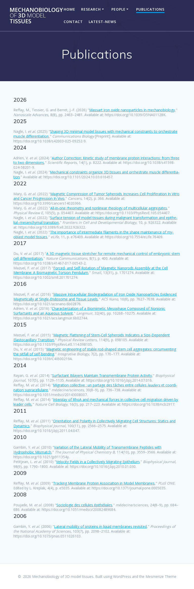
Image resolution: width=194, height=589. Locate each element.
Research (91, 9)
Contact (73, 21)
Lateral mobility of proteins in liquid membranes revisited (100, 526)
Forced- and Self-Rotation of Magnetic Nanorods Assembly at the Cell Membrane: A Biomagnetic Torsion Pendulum (90, 270)
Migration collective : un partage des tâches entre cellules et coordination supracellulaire (95, 387)
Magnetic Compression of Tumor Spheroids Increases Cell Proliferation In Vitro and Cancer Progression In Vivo (96, 196)
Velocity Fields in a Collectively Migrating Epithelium (97, 461)
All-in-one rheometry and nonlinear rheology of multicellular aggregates (108, 208)
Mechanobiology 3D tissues (36, 15)
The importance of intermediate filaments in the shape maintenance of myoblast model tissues (93, 234)
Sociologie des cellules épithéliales (84, 505)
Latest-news (102, 21)
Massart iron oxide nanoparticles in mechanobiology (132, 109)
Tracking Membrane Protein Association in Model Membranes (104, 483)
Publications (150, 9)
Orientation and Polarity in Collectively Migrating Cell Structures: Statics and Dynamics (94, 423)
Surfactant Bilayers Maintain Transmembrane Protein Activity (102, 375)
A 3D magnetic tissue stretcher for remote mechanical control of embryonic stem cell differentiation (96, 256)
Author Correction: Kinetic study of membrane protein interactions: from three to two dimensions (96, 160)
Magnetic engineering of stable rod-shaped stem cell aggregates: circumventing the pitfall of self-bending (94, 351)
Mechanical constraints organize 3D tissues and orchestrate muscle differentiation (96, 174)
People (118, 9)
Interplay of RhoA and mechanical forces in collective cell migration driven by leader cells (95, 402)
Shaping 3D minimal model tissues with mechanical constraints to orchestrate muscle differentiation (95, 134)
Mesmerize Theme (161, 576)
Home (69, 9)
